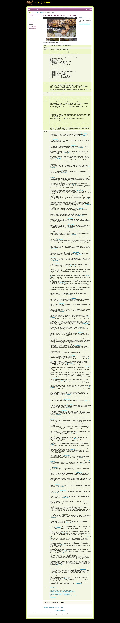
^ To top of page (58, 610)
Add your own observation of (84, 23)
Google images (53, 597)
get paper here (84, 133)
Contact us (31, 24)
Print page (63, 610)
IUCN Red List (53, 587)
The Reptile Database (34, 9)
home (35, 12)
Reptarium (90, 9)
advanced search (40, 12)
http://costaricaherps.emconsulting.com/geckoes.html (60, 594)
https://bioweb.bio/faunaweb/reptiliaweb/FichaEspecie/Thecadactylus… (63, 595)
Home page (31, 15)
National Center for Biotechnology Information (59, 588)
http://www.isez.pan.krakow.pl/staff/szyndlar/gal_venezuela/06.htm (62, 591)
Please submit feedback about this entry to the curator (53, 607)
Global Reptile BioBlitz (32, 26)
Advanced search (32, 17)
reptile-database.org (32, 28)
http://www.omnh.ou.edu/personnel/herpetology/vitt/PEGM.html (62, 590)
